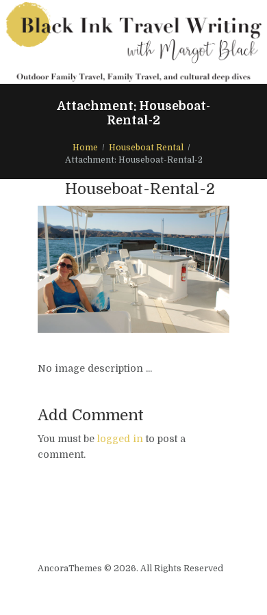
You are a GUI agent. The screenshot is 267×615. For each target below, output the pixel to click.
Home (85, 147)
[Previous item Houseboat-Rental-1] (86, 269)
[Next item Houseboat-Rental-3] (181, 269)
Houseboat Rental (146, 147)
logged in (120, 438)
